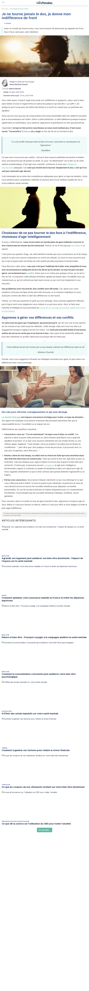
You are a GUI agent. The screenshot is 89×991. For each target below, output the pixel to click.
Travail (4, 748)
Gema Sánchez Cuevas (19, 84)
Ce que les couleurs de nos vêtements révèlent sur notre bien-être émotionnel (43, 787)
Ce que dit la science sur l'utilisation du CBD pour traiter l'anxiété (36, 823)
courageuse (49, 465)
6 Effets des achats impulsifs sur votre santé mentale (30, 713)
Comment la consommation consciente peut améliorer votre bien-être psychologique (39, 675)
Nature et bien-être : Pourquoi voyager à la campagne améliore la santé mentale (44, 637)
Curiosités (6, 784)
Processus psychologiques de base (15, 821)
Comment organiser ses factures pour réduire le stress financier (36, 750)
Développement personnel (19, 9)
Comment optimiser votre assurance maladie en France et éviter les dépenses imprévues (43, 599)
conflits (30, 273)
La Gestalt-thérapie (11, 417)
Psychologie (7, 711)
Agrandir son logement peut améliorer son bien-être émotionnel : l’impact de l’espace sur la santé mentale (42, 559)
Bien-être (5, 9)
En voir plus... (44, 830)
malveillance (76, 245)
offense (27, 131)
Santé (4, 595)
